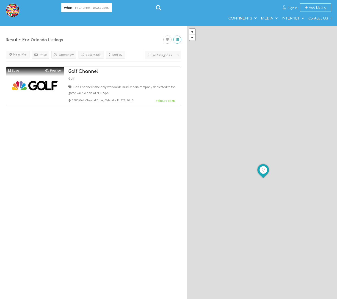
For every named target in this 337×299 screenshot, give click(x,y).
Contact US (318, 18)
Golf (71, 78)
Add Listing (317, 7)
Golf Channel (83, 71)
